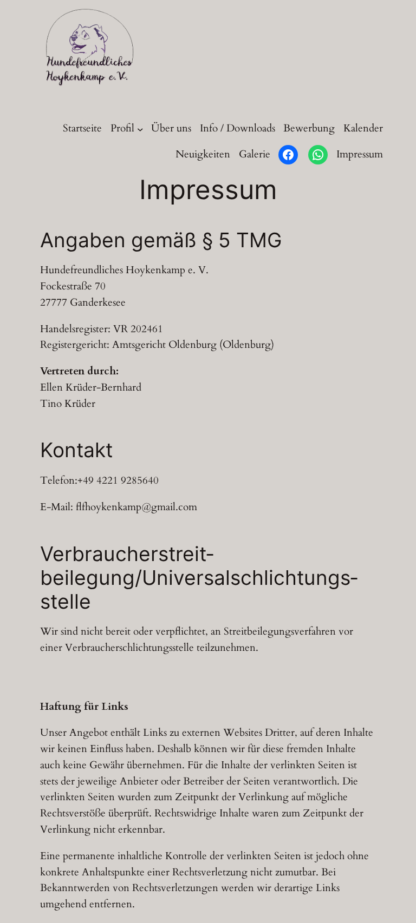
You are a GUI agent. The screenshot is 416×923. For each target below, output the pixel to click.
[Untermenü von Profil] (140, 129)
